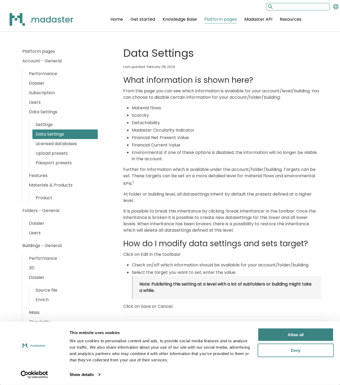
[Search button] (270, 6)
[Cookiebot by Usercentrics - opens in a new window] (34, 375)
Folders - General (40, 210)
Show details (82, 374)
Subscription (42, 93)
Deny (295, 350)
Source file (46, 290)
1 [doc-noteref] (133, 182)
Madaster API (258, 19)
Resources (290, 19)
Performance (43, 74)
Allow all (296, 334)
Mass (34, 312)
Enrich (42, 300)
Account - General (42, 61)
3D (32, 268)
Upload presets (52, 153)
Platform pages (220, 19)
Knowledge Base (180, 19)
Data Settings (43, 112)
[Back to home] (34, 22)
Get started (142, 19)
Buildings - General (42, 246)
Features (38, 175)
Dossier (36, 83)
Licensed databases (56, 144)
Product (44, 198)
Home (116, 19)
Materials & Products (51, 185)
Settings (44, 125)
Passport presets (54, 163)
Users (35, 102)
